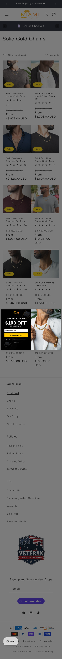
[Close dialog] (59, 311)
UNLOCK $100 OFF (16, 335)
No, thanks (16, 342)
